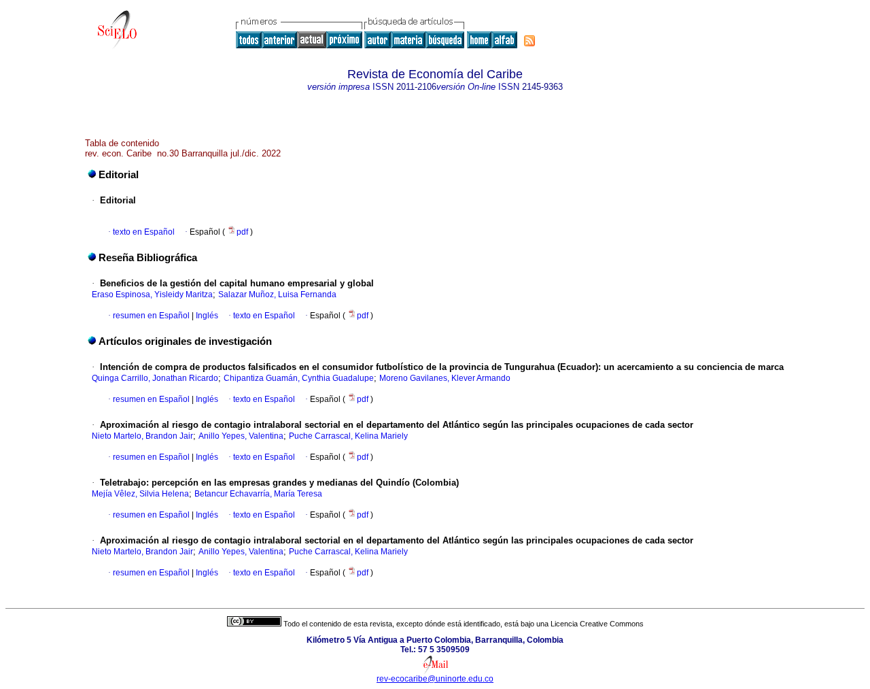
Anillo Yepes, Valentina (240, 436)
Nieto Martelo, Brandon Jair (142, 436)
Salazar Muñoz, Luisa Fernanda (277, 294)
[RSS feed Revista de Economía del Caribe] (529, 40)
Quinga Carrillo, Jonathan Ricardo (155, 378)
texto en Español (144, 232)
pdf (243, 232)
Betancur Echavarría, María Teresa (258, 494)
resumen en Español (151, 315)
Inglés (206, 315)
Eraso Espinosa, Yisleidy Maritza (152, 294)
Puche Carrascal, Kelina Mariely (348, 436)
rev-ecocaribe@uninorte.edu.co (435, 679)
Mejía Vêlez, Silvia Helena (140, 494)
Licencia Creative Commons (597, 624)
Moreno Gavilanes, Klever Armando (444, 378)
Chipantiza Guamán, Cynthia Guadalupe (299, 378)
